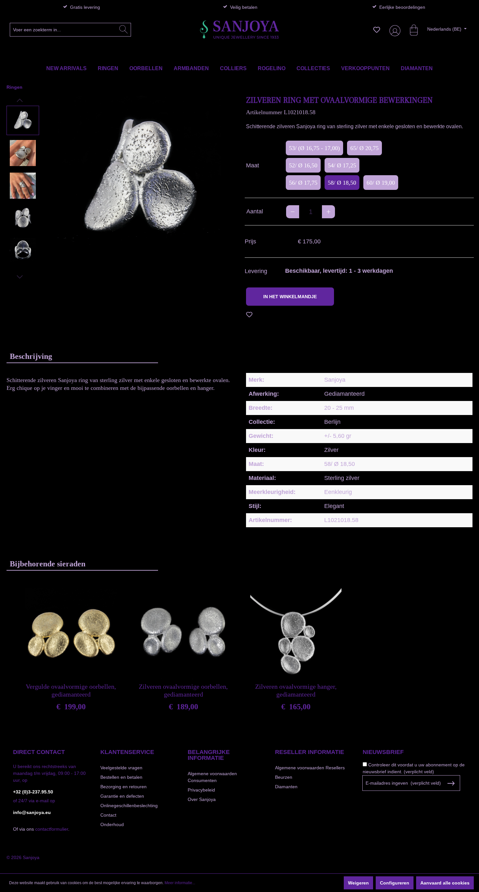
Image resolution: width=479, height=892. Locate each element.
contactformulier (51, 829)
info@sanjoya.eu (32, 812)
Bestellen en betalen (121, 777)
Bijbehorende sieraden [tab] (47, 564)
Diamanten (286, 786)
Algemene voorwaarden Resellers (310, 767)
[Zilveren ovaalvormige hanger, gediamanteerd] (295, 633)
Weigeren (358, 882)
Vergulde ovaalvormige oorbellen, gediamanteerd (71, 690)
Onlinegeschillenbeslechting (129, 805)
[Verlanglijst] (376, 29)
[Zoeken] (123, 29)
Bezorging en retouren (123, 786)
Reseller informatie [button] (309, 752)
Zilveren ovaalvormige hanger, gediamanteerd (296, 690)
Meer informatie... (180, 883)
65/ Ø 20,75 (364, 148)
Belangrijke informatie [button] (209, 755)
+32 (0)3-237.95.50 (33, 791)
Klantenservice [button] (127, 752)
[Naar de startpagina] (239, 30)
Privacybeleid (201, 789)
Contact (108, 815)
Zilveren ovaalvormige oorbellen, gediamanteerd (183, 690)
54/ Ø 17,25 (342, 165)
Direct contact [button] (39, 752)
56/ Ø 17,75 (303, 182)
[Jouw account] (393, 29)
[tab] (82, 356)
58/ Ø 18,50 (342, 182)
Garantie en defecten (122, 796)
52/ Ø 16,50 (303, 165)
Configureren (394, 882)
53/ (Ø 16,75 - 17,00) (314, 148)
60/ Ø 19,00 (381, 182)
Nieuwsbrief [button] (383, 752)
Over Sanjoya (202, 799)
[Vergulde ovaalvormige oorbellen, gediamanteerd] (71, 633)
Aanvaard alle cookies (445, 882)
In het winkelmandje (290, 296)
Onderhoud (112, 824)
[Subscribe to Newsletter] (451, 783)
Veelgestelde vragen (121, 767)
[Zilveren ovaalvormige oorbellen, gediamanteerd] (183, 633)
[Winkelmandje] (410, 29)
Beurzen (283, 777)
